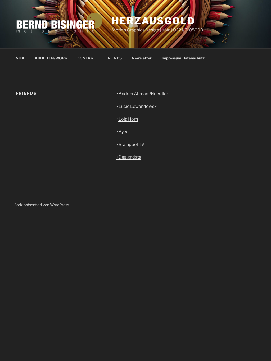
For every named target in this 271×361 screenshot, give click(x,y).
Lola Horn (128, 119)
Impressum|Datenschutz (183, 58)
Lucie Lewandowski (138, 106)
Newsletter (142, 58)
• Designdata (128, 157)
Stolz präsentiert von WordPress (41, 204)
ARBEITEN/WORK (51, 58)
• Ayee (122, 131)
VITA (20, 58)
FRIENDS (113, 58)
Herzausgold (153, 21)
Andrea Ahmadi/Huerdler (143, 93)
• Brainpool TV (130, 144)
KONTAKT (86, 58)
